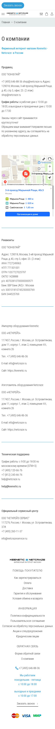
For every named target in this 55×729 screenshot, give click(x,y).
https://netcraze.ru (17, 429)
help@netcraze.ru (11, 479)
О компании (27, 658)
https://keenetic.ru (17, 370)
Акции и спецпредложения (27, 631)
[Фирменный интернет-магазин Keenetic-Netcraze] (17, 14)
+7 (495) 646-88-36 (29, 668)
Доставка (27, 588)
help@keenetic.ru (11, 486)
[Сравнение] (41, 13)
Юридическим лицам (27, 636)
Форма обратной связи (27, 653)
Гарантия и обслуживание (28, 593)
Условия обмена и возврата (27, 598)
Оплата (27, 583)
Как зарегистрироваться (27, 577)
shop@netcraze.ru (11, 94)
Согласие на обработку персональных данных (27, 626)
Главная (6, 22)
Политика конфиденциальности (27, 615)
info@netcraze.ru (18, 363)
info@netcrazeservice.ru (14, 538)
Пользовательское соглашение (27, 620)
